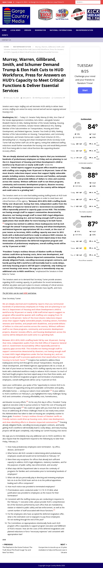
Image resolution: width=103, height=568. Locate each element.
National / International (61, 30)
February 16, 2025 (12, 98)
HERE (25, 293)
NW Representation (84, 30)
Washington (40, 30)
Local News (15, 30)
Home (4, 30)
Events (5, 35)
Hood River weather (86, 260)
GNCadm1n (26, 98)
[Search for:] (87, 2)
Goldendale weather (86, 163)
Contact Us (6, 40)
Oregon (27, 30)
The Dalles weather (85, 212)
